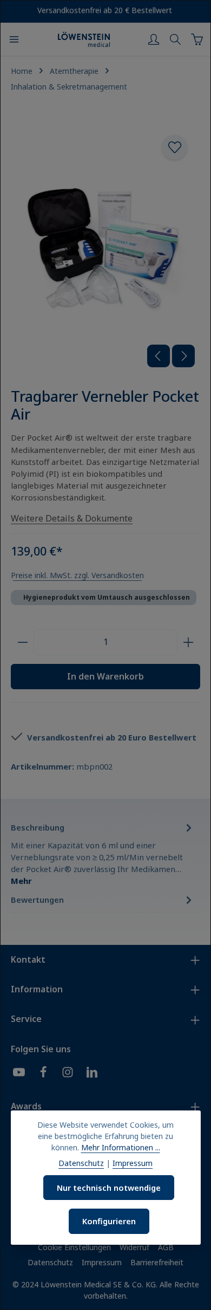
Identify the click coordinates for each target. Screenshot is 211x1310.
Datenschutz (50, 1262)
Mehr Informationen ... (120, 1147)
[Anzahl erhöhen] (188, 642)
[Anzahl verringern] (22, 642)
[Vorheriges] (158, 356)
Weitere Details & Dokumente (72, 518)
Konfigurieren (109, 1221)
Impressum (102, 1262)
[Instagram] (68, 1073)
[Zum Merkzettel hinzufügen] (174, 147)
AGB (166, 1247)
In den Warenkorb (105, 676)
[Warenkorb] (197, 39)
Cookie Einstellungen (74, 1247)
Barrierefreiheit (156, 1262)
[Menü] (14, 39)
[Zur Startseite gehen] (84, 39)
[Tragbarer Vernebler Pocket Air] (105, 247)
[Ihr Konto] (153, 39)
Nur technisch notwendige (109, 1187)
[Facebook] (43, 1073)
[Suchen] (175, 39)
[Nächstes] (183, 356)
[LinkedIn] (92, 1073)
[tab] (103, 854)
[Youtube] (19, 1073)
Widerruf (134, 1247)
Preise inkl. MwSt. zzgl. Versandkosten (77, 575)
